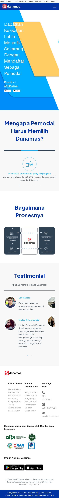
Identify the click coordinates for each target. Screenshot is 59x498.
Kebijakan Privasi (31, 495)
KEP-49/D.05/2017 (32, 485)
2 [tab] (23, 185)
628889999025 (49, 408)
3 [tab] (27, 185)
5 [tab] (35, 185)
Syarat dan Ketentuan (14, 495)
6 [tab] (39, 185)
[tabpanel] (29, 170)
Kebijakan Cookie (46, 495)
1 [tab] (19, 185)
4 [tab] (31, 185)
